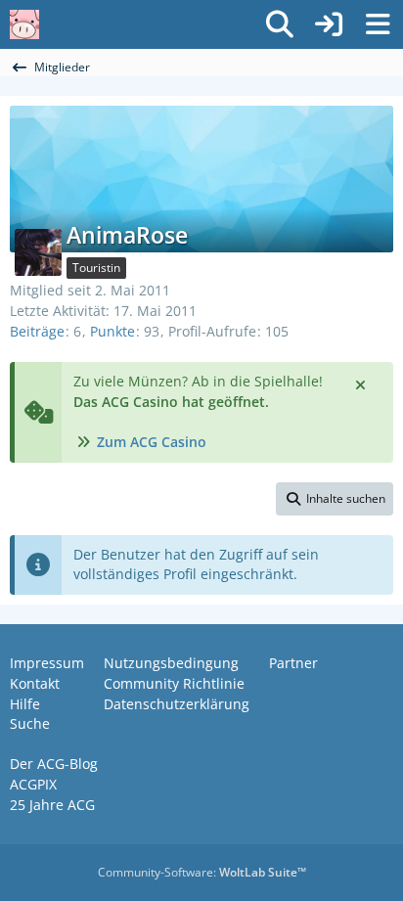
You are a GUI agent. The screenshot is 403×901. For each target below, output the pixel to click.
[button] (334, 499)
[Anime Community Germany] (24, 24)
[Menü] (377, 24)
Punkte (112, 331)
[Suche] (279, 24)
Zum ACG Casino (151, 441)
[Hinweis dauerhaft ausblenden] (362, 383)
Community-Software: (202, 872)
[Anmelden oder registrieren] (328, 24)
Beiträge (37, 331)
